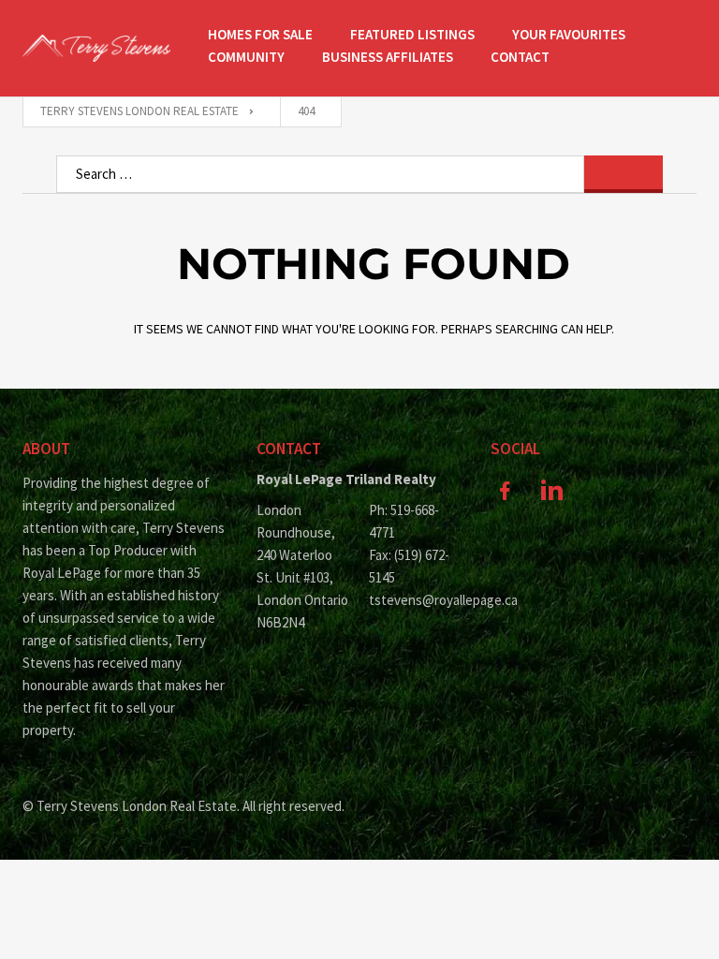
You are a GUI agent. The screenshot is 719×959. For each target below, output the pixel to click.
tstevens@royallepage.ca (415, 600)
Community (246, 57)
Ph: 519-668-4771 (404, 521)
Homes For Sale (260, 34)
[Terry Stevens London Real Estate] (96, 48)
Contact (520, 57)
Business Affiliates (387, 57)
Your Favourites (568, 34)
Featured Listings (412, 34)
